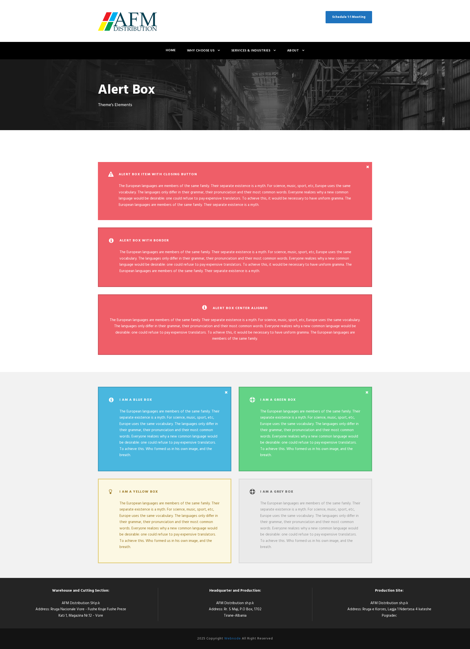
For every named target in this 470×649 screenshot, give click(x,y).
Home (171, 50)
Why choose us (201, 50)
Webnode (232, 638)
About (293, 50)
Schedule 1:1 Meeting (348, 17)
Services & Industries (250, 50)
